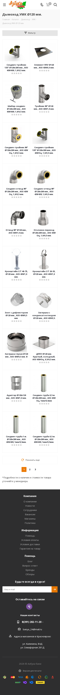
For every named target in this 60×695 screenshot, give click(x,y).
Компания (30, 496)
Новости (30, 505)
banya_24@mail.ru (32, 629)
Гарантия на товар (30, 548)
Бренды (30, 569)
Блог (30, 561)
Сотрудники (30, 510)
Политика (30, 522)
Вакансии (30, 514)
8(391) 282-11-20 (31, 622)
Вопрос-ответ (30, 565)
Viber (29, 607)
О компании (30, 501)
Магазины (30, 518)
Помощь (30, 535)
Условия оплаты (30, 539)
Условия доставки (30, 544)
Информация (30, 530)
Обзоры (30, 574)
